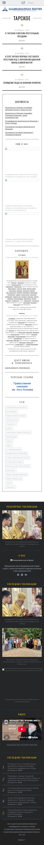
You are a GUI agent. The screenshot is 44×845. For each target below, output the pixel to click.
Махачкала (10, 487)
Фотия (13, 283)
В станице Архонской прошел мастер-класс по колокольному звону (23, 789)
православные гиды (13, 479)
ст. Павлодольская (13, 449)
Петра (36, 297)
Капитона (17, 287)
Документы (22, 101)
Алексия (15, 301)
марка (8, 445)
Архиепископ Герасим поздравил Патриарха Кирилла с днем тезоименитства (18, 115)
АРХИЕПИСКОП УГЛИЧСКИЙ (16, 453)
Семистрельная (32, 344)
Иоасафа (12, 291)
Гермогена (25, 295)
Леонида (26, 303)
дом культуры (11, 411)
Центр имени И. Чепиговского (17, 368)
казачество (10, 470)
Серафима (18, 338)
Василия (27, 301)
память (8, 428)
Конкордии (15, 334)
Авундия (36, 332)
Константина (20, 336)
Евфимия (26, 293)
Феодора (27, 299)
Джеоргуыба (11, 437)
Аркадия (33, 295)
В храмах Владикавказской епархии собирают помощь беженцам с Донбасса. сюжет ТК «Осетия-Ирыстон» (21, 208)
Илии (25, 289)
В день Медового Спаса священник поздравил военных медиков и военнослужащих (22, 812)
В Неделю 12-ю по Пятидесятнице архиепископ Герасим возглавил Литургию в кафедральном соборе (22, 544)
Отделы (9, 441)
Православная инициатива (16, 474)
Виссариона (11, 293)
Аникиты (21, 283)
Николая (16, 305)
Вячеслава (31, 289)
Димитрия (11, 295)
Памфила (9, 287)
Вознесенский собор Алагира (17, 466)
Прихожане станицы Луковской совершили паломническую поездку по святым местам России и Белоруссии (22, 662)
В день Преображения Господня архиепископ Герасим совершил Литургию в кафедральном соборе (22, 800)
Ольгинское (10, 424)
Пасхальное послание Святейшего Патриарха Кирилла (19, 133)
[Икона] (22, 279)
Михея (32, 291)
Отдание (11, 318)
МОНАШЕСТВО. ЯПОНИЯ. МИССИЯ (22, 745)
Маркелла (17, 297)
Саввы (18, 295)
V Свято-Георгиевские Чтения (17, 458)
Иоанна (19, 291)
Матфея (19, 293)
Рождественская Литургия (16, 407)
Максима (21, 322)
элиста (8, 483)
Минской (29, 342)
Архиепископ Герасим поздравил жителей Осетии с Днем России (18, 109)
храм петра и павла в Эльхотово (18, 432)
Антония (26, 291)
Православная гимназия (15, 416)
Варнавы (34, 293)
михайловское (11, 420)
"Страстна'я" (19, 344)
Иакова (30, 297)
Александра (16, 285)
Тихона (11, 330)
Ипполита (21, 332)
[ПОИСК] (40, 3)
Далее (22, 40)
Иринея (29, 332)
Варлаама (12, 289)
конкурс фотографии (14, 462)
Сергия (19, 289)
